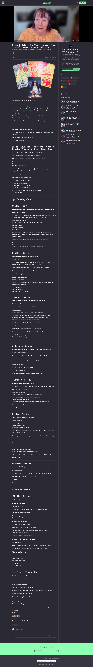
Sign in (89, 2)
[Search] (74, 3)
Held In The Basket (71, 111)
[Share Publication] (77, 3)
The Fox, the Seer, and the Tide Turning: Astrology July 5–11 (73, 135)
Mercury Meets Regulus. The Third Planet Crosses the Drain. (73, 100)
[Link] (10, 148)
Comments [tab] (15, 624)
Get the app (52, 661)
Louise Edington (66, 93)
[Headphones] (9, 25)
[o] (63, 101)
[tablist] (17, 625)
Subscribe (82, 2)
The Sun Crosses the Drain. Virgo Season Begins (73, 106)
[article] (70, 101)
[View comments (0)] (84, 23)
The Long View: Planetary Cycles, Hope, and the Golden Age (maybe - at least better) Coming (72, 123)
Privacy (46, 658)
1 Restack (27, 616)
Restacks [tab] (20, 624)
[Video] (9, 22)
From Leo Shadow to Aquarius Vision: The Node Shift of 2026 (73, 129)
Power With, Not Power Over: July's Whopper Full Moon (73, 118)
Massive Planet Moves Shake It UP (73, 141)
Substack (40, 664)
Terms (50, 658)
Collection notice (55, 658)
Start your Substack (43, 661)
